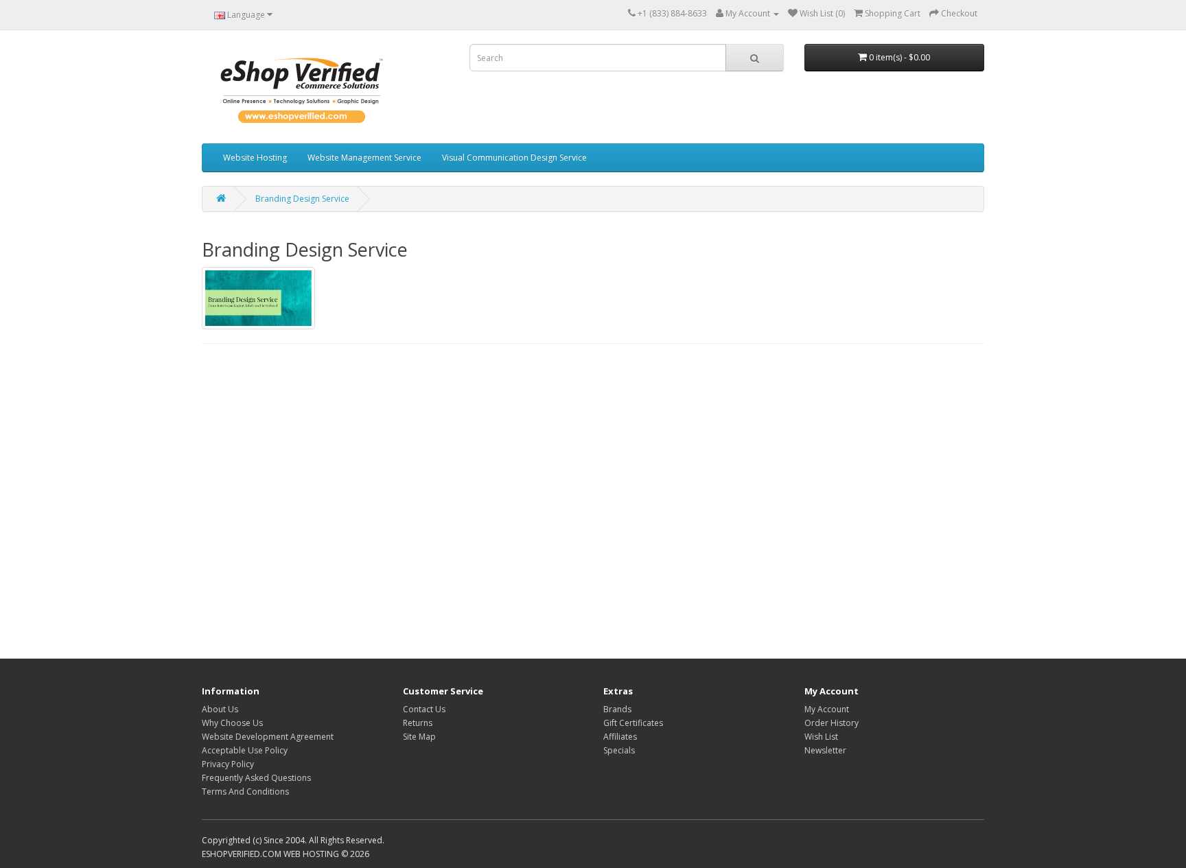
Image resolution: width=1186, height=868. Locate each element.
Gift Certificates (633, 723)
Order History (831, 723)
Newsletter (825, 750)
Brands (617, 709)
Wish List (821, 736)
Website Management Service (364, 157)
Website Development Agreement (268, 736)
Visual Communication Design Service (514, 157)
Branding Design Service (302, 198)
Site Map (419, 736)
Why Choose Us (232, 723)
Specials (619, 750)
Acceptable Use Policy (245, 750)
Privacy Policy (228, 764)
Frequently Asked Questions (256, 778)
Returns (417, 723)
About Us (220, 709)
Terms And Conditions (245, 791)
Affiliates (620, 736)
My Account (826, 709)
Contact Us (424, 709)
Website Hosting (255, 157)
